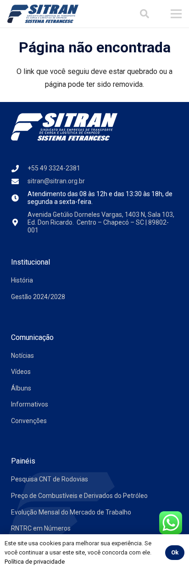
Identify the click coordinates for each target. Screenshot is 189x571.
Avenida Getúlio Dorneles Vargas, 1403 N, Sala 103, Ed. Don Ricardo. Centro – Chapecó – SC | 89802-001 (101, 222)
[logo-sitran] (42, 14)
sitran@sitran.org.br (56, 181)
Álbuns (21, 388)
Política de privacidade (35, 561)
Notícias (22, 355)
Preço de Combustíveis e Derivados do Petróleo (79, 495)
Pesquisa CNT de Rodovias (49, 479)
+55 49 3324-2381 (54, 168)
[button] (144, 14)
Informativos (29, 404)
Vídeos (21, 371)
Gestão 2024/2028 (38, 296)
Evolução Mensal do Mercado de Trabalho (71, 512)
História (22, 280)
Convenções (29, 420)
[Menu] (176, 13)
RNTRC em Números (41, 528)
